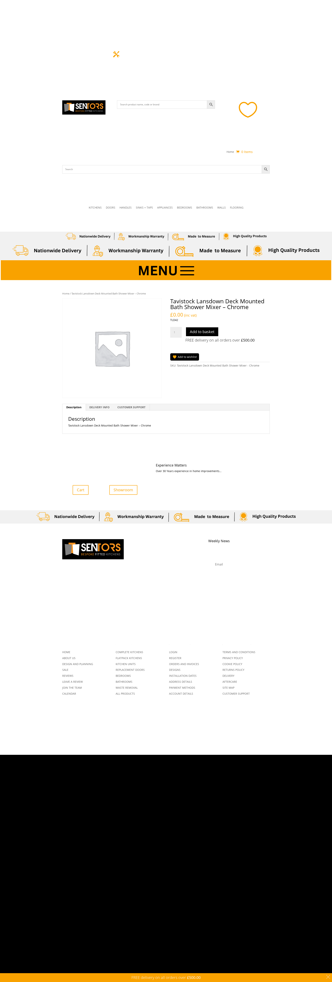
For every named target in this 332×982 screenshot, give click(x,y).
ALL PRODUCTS (125, 693)
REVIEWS (67, 676)
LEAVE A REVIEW (72, 681)
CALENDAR (69, 693)
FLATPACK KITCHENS (129, 658)
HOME (66, 652)
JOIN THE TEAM (72, 687)
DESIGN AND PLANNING (77, 664)
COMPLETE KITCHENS (129, 652)
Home (230, 152)
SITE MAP (228, 687)
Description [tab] (73, 407)
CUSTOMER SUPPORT (236, 693)
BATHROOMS (204, 207)
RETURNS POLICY (233, 670)
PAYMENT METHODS (182, 687)
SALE (65, 670)
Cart (80, 489)
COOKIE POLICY (232, 664)
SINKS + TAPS (144, 207)
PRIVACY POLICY (232, 658)
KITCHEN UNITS (126, 664)
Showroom (123, 489)
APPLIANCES (165, 207)
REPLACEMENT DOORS (130, 670)
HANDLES (126, 207)
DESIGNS (174, 670)
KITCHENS (95, 207)
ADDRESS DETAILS (180, 681)
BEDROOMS (184, 207)
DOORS (110, 207)
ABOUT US (69, 658)
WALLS (221, 207)
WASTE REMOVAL (127, 687)
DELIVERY (228, 676)
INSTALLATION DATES (183, 676)
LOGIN (173, 652)
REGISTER (175, 658)
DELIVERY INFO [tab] (99, 407)
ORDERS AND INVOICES (184, 664)
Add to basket (202, 331)
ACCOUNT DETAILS (181, 693)
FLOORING (236, 207)
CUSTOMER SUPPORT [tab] (131, 407)
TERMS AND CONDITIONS (238, 652)
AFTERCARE (229, 681)
